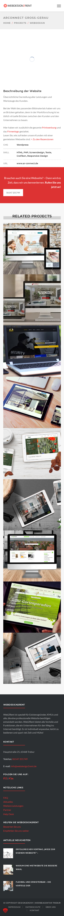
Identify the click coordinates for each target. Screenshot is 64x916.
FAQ (5, 797)
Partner (7, 809)
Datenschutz (32, 907)
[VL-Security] (32, 346)
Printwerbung (49, 127)
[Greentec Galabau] (32, 602)
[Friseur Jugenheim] (32, 499)
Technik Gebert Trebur (32, 691)
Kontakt (34, 910)
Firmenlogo (13, 131)
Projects (20, 23)
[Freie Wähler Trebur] (32, 448)
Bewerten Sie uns (12, 826)
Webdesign (37, 23)
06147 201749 (13, 192)
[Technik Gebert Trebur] (32, 653)
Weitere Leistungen (13, 805)
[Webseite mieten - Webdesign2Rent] (18, 5)
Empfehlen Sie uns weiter (16, 830)
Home (7, 23)
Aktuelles (8, 801)
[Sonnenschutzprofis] (32, 397)
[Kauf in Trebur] (32, 551)
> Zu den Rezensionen (42, 139)
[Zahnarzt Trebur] (32, 244)
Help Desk (8, 814)
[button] (5, 910)
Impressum (14, 907)
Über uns (51, 907)
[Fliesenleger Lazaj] (32, 295)
